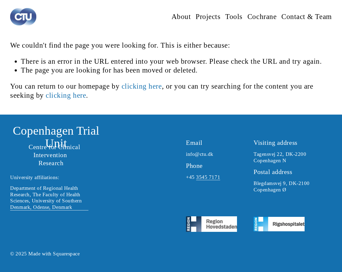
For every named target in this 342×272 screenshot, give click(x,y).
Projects (208, 17)
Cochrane (262, 17)
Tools (234, 17)
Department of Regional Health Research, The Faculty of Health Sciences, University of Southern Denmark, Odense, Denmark (46, 197)
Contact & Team (306, 17)
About (181, 17)
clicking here (142, 86)
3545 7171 (208, 177)
